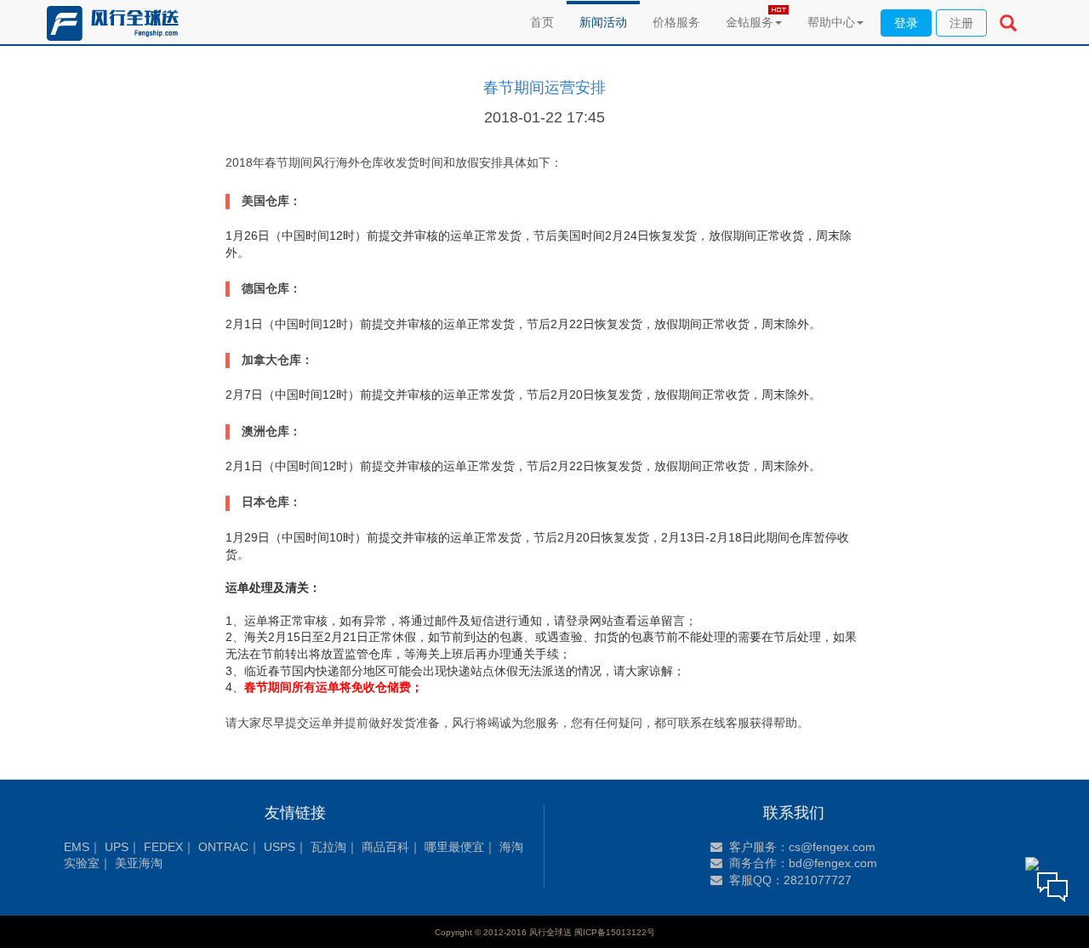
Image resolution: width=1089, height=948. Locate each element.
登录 (906, 23)
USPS (279, 847)
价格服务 (676, 22)
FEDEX (163, 847)
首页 (542, 22)
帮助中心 (831, 22)
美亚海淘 (138, 863)
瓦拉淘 (328, 847)
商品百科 (385, 847)
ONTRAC (223, 847)
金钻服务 (749, 22)
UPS (116, 847)
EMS (76, 847)
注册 (961, 23)
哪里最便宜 (454, 847)
